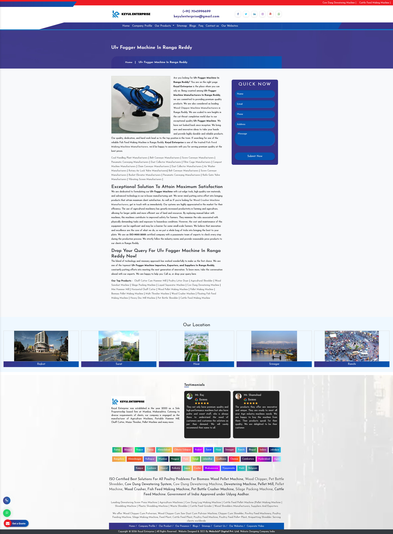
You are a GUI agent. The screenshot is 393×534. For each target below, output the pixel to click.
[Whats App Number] (7, 513)
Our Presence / (183, 526)
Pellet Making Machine (201, 289)
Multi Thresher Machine (157, 294)
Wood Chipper (256, 479)
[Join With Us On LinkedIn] (254, 14)
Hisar (119, 364)
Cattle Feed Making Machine (195, 298)
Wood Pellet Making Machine (173, 289)
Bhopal (352, 364)
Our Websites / (237, 526)
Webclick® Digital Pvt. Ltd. (224, 531)
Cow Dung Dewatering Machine (203, 285)
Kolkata (176, 468)
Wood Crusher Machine (183, 294)
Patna (117, 450)
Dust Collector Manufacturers (166, 162)
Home (126, 26)
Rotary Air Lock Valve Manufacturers (148, 171)
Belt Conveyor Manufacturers (165, 158)
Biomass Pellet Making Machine (127, 294)
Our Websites (229, 26)
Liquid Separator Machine (171, 285)
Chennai (234, 459)
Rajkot (198, 450)
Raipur (139, 450)
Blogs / (196, 526)
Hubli (241, 468)
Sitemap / (207, 526)
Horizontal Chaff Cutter (143, 289)
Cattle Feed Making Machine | (375, 3)
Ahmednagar (134, 459)
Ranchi (274, 364)
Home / (133, 526)
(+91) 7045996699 (197, 11)
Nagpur (175, 459)
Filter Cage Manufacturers (197, 162)
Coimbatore (248, 459)
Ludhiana (221, 459)
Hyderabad (264, 459)
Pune (185, 459)
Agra (276, 459)
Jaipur (187, 468)
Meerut (164, 468)
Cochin (197, 468)
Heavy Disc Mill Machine (142, 298)
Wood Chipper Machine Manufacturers (195, 108)
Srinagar (196, 364)
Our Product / (166, 526)
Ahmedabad (164, 450)
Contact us (212, 26)
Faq (200, 26)
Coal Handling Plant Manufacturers (129, 158)
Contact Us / (220, 526)
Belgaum (252, 468)
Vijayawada (228, 468)
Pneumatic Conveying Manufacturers (129, 162)
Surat (41, 364)
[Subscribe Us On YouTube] (270, 14)
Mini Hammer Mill (120, 289)
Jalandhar (207, 459)
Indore (263, 450)
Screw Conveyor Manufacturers (198, 158)
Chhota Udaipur (182, 450)
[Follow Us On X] (246, 14)
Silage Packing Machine (144, 285)
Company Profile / (148, 526)
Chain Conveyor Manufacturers (153, 166)
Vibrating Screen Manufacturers (145, 179)
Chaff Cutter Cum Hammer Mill (150, 281)
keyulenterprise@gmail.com (196, 16)
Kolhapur (149, 459)
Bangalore (119, 459)
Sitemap (182, 26)
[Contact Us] (6, 500)
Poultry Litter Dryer (179, 281)
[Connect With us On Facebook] (238, 14)
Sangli (195, 459)
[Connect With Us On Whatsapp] (279, 14)
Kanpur (139, 468)
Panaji (150, 450)
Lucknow (151, 468)
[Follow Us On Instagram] (262, 14)
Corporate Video (255, 526)
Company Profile (142, 26)
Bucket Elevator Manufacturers (145, 175)
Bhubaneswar (211, 468)
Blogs (192, 26)
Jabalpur (274, 450)
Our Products (163, 26)
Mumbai (163, 459)
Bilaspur (128, 450)
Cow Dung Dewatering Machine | (339, 3)
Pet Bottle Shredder (168, 298)
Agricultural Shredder (202, 281)
